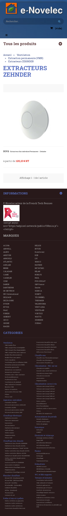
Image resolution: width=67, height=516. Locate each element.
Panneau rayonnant (11, 420)
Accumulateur (10, 425)
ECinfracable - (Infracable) (13, 485)
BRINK (5, 268)
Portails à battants (42, 419)
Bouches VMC (9, 387)
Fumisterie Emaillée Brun (45, 349)
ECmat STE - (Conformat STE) (14, 478)
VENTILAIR (39, 310)
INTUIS (38, 248)
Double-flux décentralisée (13, 355)
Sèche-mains (9, 433)
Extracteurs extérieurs (12, 372)
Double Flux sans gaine (12, 357)
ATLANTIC (7, 261)
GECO (5, 320)
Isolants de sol (10, 495)
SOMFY (38, 294)
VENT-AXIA (40, 307)
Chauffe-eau (40, 355)
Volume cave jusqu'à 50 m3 (45, 394)
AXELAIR (7, 265)
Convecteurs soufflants (44, 502)
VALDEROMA (40, 303)
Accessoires (40, 378)
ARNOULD (7, 258)
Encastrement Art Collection (45, 448)
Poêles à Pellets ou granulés (14, 501)
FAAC (5, 310)
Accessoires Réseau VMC (13, 392)
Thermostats (9, 493)
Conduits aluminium (43, 490)
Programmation (10, 435)
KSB (36, 255)
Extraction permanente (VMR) (15, 365)
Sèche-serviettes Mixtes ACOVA (15, 453)
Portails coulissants (43, 421)
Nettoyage (39, 456)
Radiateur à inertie (11, 418)
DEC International (10, 294)
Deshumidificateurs (11, 377)
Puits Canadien (10, 360)
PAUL (37, 278)
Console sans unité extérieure (46, 371)
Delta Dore (39, 430)
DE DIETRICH (8, 291)
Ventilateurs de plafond (13, 382)
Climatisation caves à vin (46, 384)
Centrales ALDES (10, 407)
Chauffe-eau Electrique (44, 360)
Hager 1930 (39, 440)
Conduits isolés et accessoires (46, 408)
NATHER (38, 265)
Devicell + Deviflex (11, 483)
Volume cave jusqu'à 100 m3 (45, 398)
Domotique (39, 427)
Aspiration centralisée (12, 400)
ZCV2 (24, 151)
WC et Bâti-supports (43, 474)
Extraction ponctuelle (12, 367)
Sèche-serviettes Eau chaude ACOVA (17, 451)
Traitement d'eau (42, 461)
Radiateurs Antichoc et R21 (45, 497)
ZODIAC (38, 323)
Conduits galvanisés (43, 485)
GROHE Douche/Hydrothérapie (46, 471)
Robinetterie (40, 464)
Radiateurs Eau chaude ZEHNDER (16, 443)
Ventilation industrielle (44, 480)
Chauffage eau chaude (13, 441)
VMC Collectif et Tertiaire (13, 384)
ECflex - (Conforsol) (11, 490)
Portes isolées (41, 401)
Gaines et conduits (11, 389)
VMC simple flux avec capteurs (15, 352)
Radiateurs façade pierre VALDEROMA (17, 455)
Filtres (7, 394)
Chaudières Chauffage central (15, 472)
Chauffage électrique (12, 415)
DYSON (6, 303)
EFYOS (6, 307)
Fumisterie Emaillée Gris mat (46, 342)
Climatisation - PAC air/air (46, 366)
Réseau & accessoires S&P (13, 412)
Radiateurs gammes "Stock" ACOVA (16, 448)
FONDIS (6, 313)
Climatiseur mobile (42, 368)
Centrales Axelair (11, 402)
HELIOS (38, 245)
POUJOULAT (40, 281)
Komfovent (39, 252)
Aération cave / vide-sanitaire (15, 374)
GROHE (6, 323)
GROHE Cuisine (41, 466)
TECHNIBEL (40, 297)
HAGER (6, 326)
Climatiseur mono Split (44, 373)
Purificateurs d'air (11, 379)
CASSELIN (7, 278)
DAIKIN (6, 284)
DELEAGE (7, 297)
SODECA (38, 291)
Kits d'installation (42, 406)
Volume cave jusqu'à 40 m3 (45, 391)
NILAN (37, 271)
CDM (5, 281)
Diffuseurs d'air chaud (43, 352)
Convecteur (8, 423)
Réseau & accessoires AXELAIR (15, 405)
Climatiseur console (43, 376)
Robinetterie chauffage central (15, 467)
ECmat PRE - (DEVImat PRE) (14, 480)
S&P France (39, 284)
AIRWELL (7, 248)
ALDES (6, 252)
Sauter (37, 287)
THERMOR (39, 300)
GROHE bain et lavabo (43, 469)
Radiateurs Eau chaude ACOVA (15, 446)
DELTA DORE (8, 300)
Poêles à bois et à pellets (13, 498)
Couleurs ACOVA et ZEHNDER (14, 462)
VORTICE (39, 313)
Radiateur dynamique (12, 428)
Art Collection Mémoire (44, 443)
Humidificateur (41, 403)
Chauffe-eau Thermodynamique (47, 358)
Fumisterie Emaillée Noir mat (15, 508)
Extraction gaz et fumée (44, 488)
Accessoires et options (12, 465)
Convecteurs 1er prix (43, 500)
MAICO (38, 261)
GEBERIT (7, 316)
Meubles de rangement (44, 413)
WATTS (38, 316)
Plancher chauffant (11, 475)
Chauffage (39, 458)
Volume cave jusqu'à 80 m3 (45, 396)
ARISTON (7, 255)
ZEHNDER (39, 320)
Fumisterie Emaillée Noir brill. (46, 347)
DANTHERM (8, 287)
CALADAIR (7, 271)
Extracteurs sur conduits (13, 370)
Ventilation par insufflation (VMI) (16, 362)
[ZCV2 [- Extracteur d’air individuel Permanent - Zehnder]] (33, 120)
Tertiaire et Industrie (43, 478)
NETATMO (39, 268)
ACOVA (6, 245)
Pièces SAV (8, 397)
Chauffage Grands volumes (45, 492)
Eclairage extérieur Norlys (45, 438)
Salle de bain (9, 430)
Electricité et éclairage (44, 435)
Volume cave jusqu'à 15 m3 (45, 386)
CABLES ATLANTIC (11, 488)
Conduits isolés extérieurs (14, 506)
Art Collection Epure (42, 445)
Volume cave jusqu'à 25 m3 (45, 389)
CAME (6, 274)
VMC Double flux (10, 345)
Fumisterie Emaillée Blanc (45, 345)
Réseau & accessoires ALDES (14, 410)
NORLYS (38, 274)
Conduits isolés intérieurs (13, 503)
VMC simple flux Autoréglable (15, 347)
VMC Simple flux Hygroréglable (15, 350)
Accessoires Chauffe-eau (44, 362)
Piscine (38, 451)
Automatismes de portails (46, 416)
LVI (36, 258)
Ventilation (8, 342)
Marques (11, 235)
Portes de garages (42, 424)
